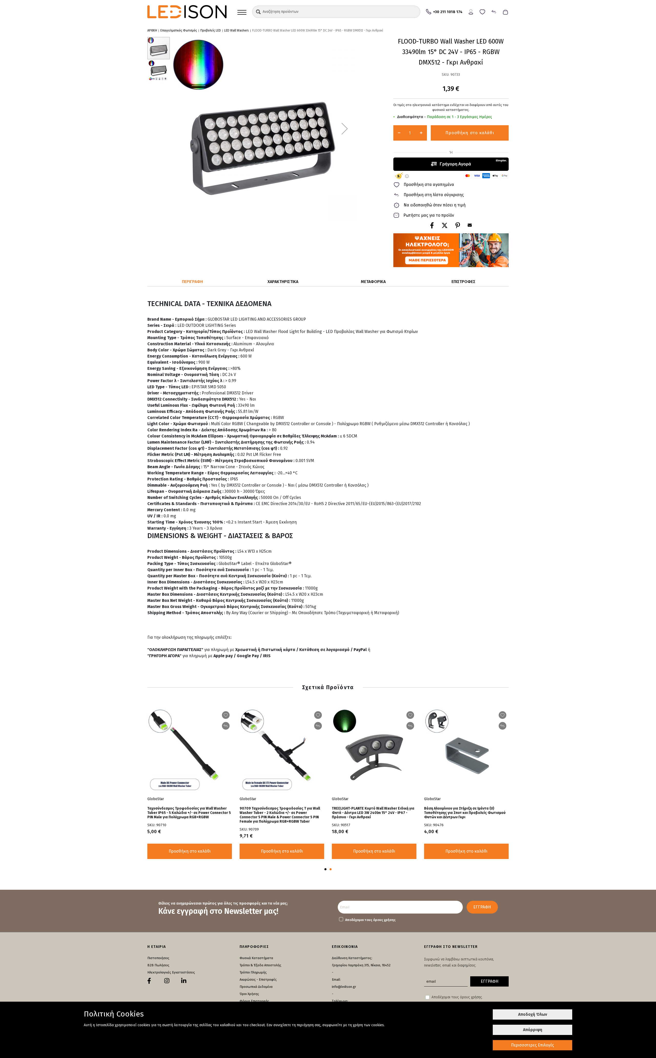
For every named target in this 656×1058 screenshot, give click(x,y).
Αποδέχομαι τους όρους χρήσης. (457, 997)
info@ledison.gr (344, 987)
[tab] (192, 282)
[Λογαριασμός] (471, 11)
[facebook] (149, 981)
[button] (258, 11)
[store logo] (187, 12)
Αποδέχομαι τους (370, 920)
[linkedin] (183, 981)
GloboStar (340, 799)
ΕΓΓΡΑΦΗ (482, 907)
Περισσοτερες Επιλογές (532, 1045)
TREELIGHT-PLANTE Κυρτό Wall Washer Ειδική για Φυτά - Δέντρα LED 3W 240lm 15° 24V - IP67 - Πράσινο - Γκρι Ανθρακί (373, 812)
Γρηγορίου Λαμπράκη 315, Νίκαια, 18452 (361, 965)
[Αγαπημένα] (482, 11)
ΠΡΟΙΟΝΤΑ (241, 12)
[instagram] (166, 981)
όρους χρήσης (384, 920)
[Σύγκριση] (494, 11)
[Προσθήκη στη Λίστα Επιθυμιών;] (410, 715)
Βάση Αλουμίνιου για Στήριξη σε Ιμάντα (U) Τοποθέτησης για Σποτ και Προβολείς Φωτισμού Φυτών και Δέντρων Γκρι (465, 812)
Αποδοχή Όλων (532, 1014)
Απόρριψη (532, 1029)
